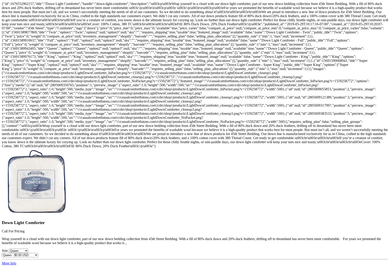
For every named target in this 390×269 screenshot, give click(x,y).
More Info (9, 263)
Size (5, 251)
